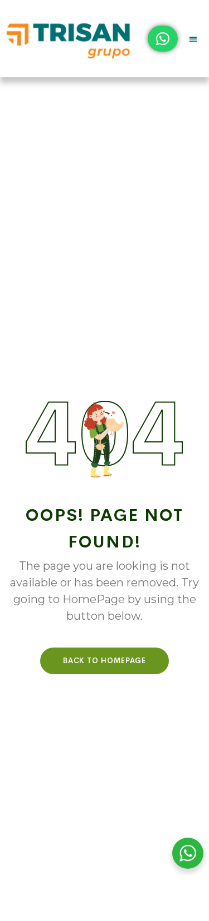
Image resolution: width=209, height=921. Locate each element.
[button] (193, 38)
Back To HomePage (105, 660)
